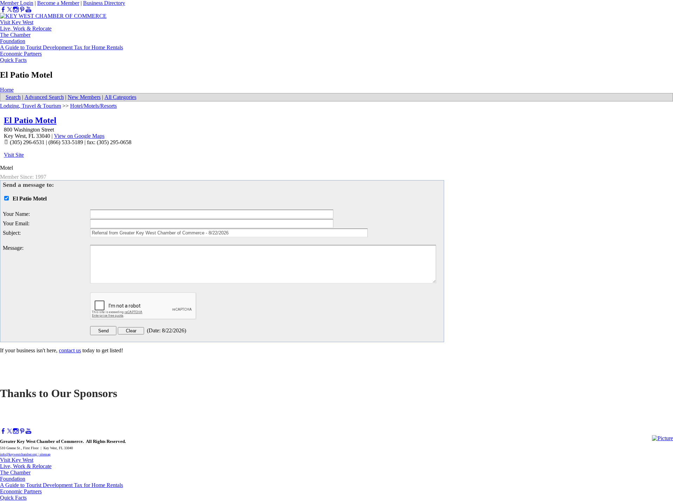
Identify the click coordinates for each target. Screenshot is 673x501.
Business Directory (104, 3)
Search (13, 97)
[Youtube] (28, 10)
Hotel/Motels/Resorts (93, 106)
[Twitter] (9, 10)
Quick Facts (13, 60)
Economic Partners (21, 54)
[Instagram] (16, 10)
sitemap (45, 454)
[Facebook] (3, 10)
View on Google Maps (79, 136)
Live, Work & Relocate (26, 28)
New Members (84, 97)
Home (7, 90)
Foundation (12, 41)
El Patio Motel (30, 120)
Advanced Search (44, 97)
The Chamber (15, 35)
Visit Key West (16, 22)
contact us (70, 350)
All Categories (120, 97)
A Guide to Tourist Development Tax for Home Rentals (61, 47)
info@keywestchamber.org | (20, 454)
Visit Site (14, 155)
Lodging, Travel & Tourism (30, 106)
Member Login (16, 3)
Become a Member (58, 3)
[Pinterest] (22, 10)
